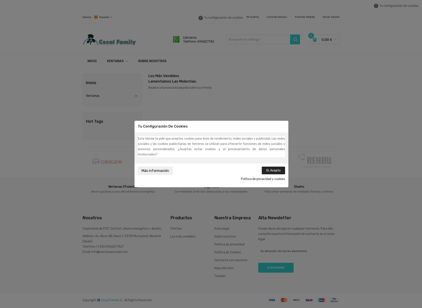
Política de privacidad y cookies (263, 179)
